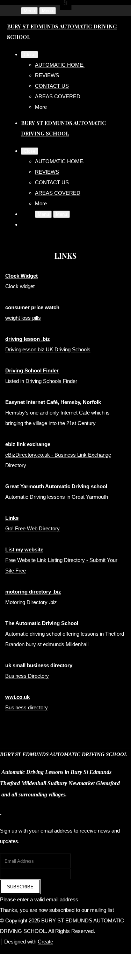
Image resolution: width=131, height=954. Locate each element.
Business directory (26, 707)
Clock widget (20, 286)
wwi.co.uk (17, 697)
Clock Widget (21, 276)
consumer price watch (32, 307)
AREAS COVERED (57, 96)
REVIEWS (47, 75)
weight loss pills (23, 318)
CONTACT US (52, 86)
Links (12, 518)
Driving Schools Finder (51, 381)
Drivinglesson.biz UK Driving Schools (47, 349)
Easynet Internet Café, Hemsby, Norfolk (53, 402)
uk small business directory (38, 665)
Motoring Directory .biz (31, 602)
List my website (24, 549)
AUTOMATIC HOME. (60, 65)
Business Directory (27, 676)
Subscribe (20, 886)
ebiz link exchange (27, 444)
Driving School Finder (32, 370)
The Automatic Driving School (41, 623)
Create (45, 942)
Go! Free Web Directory (32, 528)
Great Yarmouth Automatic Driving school (56, 486)
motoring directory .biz (33, 592)
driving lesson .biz (27, 339)
